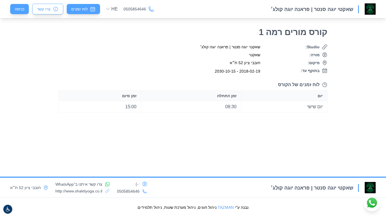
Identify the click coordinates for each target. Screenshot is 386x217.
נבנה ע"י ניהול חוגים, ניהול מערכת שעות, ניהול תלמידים (193, 207)
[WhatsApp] (371, 202)
